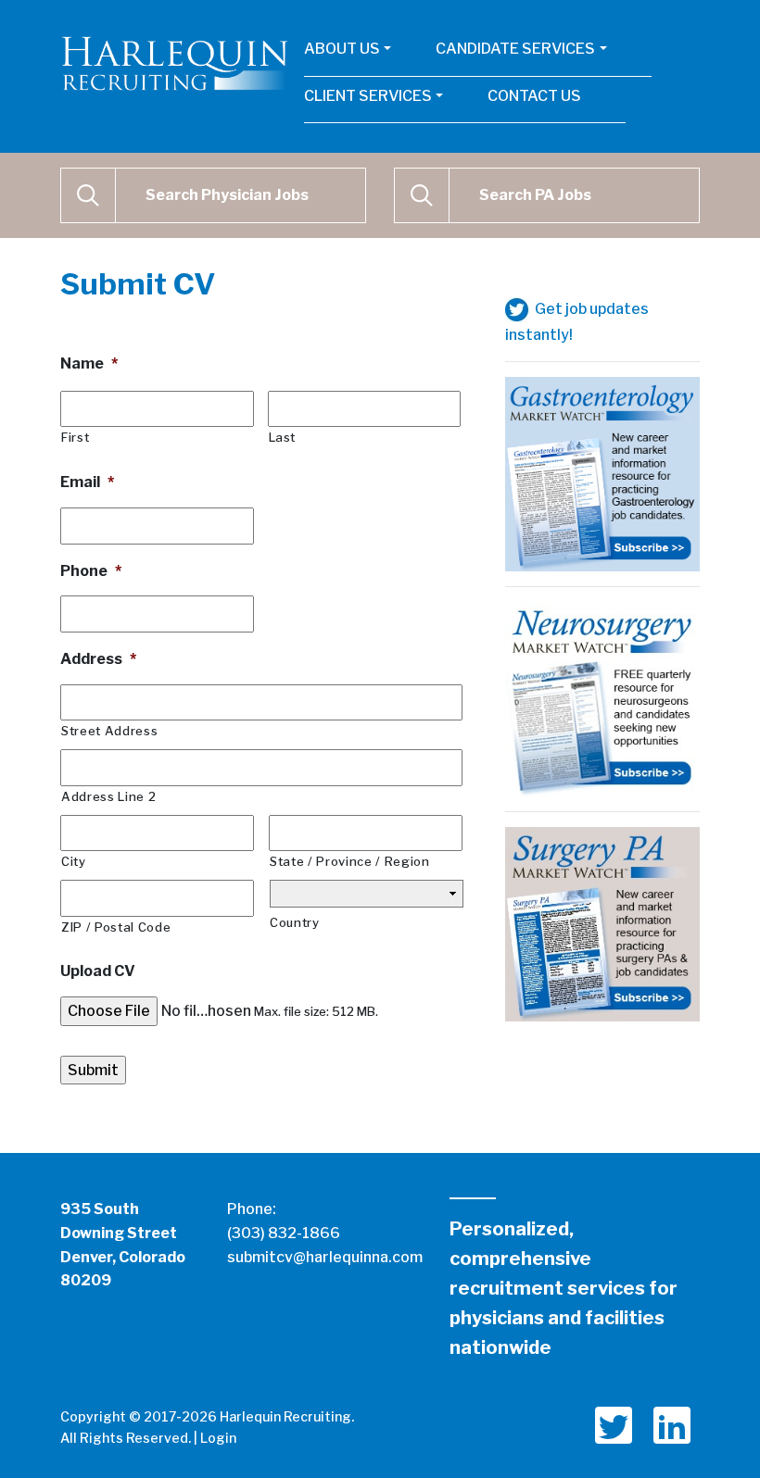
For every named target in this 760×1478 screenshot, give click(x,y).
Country (295, 922)
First (75, 437)
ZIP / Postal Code (116, 927)
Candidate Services (515, 48)
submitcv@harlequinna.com (325, 1257)
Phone (90, 571)
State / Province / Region (350, 861)
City (73, 861)
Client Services (368, 96)
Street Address (109, 730)
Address (98, 659)
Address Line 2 (108, 796)
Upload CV (97, 971)
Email (87, 482)
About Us (342, 48)
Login (218, 1438)
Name (89, 363)
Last (283, 437)
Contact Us (534, 96)
